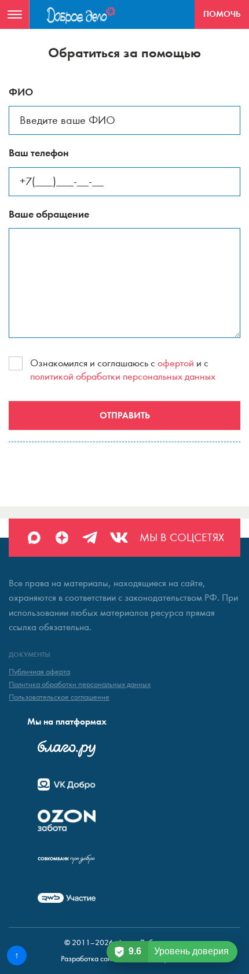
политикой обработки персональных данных (122, 376)
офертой (176, 363)
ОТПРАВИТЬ (125, 415)
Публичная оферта (39, 672)
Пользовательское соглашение (59, 697)
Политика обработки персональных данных (80, 684)
